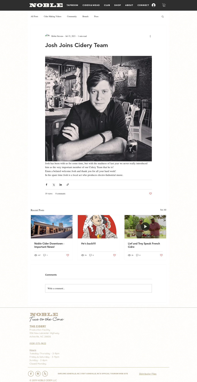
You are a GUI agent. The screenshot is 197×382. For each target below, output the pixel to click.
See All (163, 209)
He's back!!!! (88, 243)
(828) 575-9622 (38, 343)
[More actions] (150, 36)
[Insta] (38, 374)
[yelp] (45, 374)
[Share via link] (67, 184)
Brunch (85, 16)
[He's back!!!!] (98, 226)
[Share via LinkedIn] (60, 184)
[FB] (31, 374)
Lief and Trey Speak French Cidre (144, 245)
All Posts (34, 16)
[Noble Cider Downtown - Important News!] (52, 226)
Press (96, 16)
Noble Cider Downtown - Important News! (49, 245)
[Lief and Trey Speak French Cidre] (145, 226)
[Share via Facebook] (46, 184)
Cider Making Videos (52, 16)
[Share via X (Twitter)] (53, 184)
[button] (164, 5)
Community (72, 16)
